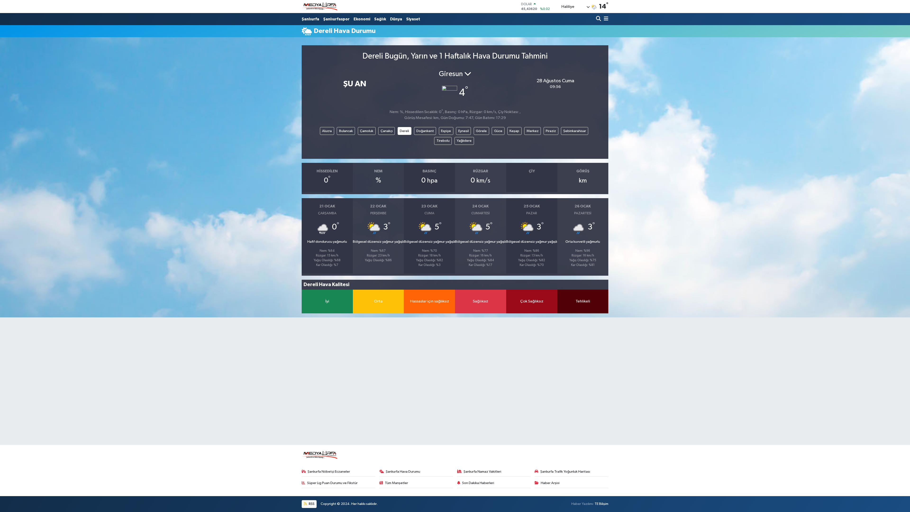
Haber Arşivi (550, 483)
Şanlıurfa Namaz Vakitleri (482, 471)
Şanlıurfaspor (336, 19)
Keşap (514, 131)
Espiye (446, 131)
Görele (481, 131)
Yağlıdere (464, 140)
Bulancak (346, 131)
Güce (498, 131)
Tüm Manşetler (396, 483)
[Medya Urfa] (319, 6)
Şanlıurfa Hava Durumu (403, 471)
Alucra (327, 131)
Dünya (396, 19)
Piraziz (551, 131)
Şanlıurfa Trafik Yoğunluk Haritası (565, 471)
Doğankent (425, 131)
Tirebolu (443, 140)
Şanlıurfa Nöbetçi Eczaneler (329, 471)
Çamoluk (366, 131)
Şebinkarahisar (574, 131)
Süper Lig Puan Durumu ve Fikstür (332, 483)
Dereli (404, 131)
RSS (311, 504)
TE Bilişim (601, 504)
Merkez (533, 131)
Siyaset (413, 19)
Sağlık (380, 19)
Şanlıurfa (310, 19)
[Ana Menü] (605, 19)
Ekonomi (362, 19)
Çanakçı (387, 131)
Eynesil (463, 131)
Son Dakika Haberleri (478, 483)
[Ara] (599, 19)
